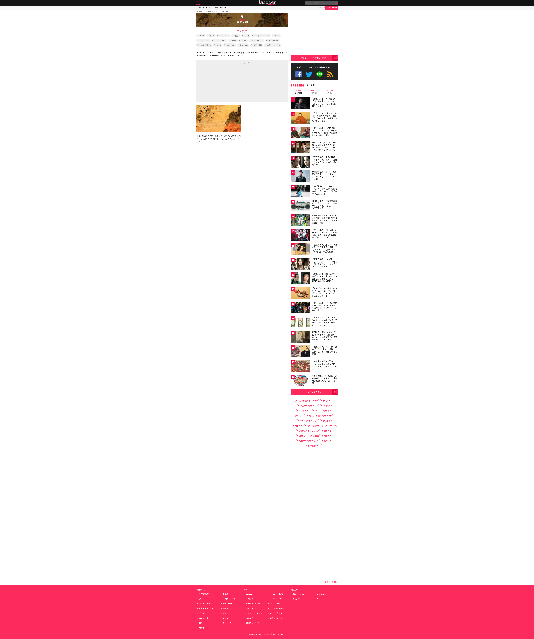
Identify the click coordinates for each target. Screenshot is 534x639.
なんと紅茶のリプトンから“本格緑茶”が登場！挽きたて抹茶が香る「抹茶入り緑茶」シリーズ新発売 (324, 321)
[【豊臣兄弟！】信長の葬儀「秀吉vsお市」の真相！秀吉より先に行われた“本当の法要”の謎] (300, 162)
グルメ (277, 35)
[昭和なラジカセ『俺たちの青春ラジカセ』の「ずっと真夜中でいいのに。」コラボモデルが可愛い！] (300, 206)
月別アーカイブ (276, 613)
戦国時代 (314, 400)
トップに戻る (332, 581)
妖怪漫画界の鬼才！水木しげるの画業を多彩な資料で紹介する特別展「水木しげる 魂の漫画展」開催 (325, 219)
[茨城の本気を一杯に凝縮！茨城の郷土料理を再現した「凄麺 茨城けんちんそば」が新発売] (300, 381)
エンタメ (226, 618)
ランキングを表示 (313, 391)
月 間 (330, 91)
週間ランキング (276, 618)
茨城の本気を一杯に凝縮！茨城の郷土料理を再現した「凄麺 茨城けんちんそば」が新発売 (325, 379)
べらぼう (314, 420)
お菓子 (301, 415)
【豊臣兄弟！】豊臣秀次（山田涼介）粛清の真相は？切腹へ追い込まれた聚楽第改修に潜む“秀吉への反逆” (324, 233)
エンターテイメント (262, 35)
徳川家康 (311, 425)
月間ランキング (252, 623)
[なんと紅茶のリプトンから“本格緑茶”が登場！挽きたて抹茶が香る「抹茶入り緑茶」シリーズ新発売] (300, 322)
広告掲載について (253, 603)
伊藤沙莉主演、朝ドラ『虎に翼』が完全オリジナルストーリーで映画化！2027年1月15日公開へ (324, 175)
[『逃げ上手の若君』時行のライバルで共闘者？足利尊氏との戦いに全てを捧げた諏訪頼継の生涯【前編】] (300, 191)
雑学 (329, 410)
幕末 (311, 415)
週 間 (314, 91)
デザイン (332, 425)
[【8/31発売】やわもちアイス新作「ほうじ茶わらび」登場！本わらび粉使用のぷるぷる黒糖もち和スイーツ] (300, 293)
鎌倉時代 (327, 435)
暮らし (201, 623)
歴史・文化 (231, 45)
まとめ (212, 35)
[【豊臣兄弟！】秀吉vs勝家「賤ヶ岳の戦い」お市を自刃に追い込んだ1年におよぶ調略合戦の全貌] (300, 103)
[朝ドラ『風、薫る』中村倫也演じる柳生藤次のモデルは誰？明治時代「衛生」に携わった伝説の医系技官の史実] (300, 147)
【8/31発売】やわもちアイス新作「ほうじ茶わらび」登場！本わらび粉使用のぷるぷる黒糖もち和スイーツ (324, 292)
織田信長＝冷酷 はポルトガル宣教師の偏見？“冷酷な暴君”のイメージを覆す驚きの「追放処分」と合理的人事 (325, 336)
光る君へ (315, 440)
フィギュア (314, 430)
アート (247, 35)
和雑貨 (244, 40)
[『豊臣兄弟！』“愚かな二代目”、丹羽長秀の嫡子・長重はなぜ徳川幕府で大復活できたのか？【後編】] (300, 118)
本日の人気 (250, 618)
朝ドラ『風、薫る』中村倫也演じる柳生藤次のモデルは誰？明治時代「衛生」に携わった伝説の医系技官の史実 (324, 146)
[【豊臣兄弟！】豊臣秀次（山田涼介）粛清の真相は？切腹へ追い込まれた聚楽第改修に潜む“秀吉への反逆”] (300, 235)
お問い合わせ (275, 603)
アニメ (315, 405)
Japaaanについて (277, 598)
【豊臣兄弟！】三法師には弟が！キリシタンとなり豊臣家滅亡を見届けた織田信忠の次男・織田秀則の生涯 (324, 131)
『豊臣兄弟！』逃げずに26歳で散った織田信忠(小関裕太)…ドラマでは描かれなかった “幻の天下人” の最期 (324, 248)
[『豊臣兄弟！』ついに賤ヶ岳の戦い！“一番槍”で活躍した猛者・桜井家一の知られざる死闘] (300, 351)
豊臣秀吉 (327, 430)
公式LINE (320, 74)
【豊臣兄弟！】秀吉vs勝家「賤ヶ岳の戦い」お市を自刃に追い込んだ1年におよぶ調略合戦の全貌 (324, 102)
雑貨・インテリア (273, 45)
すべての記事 (204, 593)
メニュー (198, 3)
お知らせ (249, 598)
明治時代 (298, 425)
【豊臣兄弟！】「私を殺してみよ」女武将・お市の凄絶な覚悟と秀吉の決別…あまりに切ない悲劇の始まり (324, 263)
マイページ (250, 608)
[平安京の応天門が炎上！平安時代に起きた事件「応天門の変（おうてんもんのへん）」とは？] (218, 119)
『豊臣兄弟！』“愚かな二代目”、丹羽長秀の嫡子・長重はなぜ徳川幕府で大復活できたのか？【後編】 (324, 117)
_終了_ (236, 35)
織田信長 (326, 420)
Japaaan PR (224, 35)
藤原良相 (224, 11)
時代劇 (329, 415)
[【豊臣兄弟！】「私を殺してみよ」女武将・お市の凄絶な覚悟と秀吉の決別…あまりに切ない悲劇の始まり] (300, 264)
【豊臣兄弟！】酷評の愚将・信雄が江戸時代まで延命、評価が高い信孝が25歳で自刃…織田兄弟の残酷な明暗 (325, 277)
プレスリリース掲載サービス (313, 57)
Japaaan (267, 2)
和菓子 (234, 40)
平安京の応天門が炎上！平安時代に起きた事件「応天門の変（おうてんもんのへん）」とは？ (218, 138)
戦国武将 (326, 405)
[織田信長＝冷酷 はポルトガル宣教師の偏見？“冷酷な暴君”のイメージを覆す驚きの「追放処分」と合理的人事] (300, 337)
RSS (330, 74)
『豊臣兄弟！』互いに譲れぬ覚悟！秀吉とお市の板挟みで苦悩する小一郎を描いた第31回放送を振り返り (324, 306)
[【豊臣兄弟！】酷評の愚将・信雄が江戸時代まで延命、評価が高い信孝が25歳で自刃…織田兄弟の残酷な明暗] (300, 278)
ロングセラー (304, 410)
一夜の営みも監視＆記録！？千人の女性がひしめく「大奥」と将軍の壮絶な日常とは (324, 364)
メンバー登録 (331, 7)
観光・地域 (258, 45)
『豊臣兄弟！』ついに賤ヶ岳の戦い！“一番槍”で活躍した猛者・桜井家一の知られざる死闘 (324, 350)
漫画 (320, 415)
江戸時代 (302, 400)
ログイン (321, 7)
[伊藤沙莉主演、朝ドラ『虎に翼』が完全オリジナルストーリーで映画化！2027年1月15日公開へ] (300, 176)
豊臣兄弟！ (303, 435)
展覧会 (316, 435)
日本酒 (218, 45)
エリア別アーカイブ (254, 613)
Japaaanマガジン (212, 11)
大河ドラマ (327, 400)
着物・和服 (244, 45)
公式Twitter (309, 74)
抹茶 (321, 425)
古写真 (201, 628)
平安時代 (303, 405)
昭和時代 (302, 440)
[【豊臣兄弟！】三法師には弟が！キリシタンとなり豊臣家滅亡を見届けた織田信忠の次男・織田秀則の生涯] (300, 133)
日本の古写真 (274, 40)
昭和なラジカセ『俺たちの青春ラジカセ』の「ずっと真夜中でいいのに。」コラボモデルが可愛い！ (324, 204)
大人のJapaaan (258, 40)
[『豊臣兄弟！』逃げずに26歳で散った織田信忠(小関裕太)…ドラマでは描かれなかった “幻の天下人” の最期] (300, 249)
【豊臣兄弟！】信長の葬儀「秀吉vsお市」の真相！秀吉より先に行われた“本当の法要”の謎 (324, 161)
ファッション (205, 40)
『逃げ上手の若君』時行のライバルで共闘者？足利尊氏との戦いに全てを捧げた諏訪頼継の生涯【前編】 (324, 190)
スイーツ (318, 410)
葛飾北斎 (327, 440)
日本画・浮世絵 (205, 45)
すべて (202, 35)
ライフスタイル (220, 40)
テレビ (303, 420)
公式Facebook (298, 74)
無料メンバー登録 (277, 608)
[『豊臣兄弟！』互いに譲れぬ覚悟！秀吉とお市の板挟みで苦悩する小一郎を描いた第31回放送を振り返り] (300, 308)
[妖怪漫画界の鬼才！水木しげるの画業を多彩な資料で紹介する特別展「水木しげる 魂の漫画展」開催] (300, 220)
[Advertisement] (219, 83)
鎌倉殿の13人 (315, 445)
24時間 (298, 91)
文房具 (302, 430)
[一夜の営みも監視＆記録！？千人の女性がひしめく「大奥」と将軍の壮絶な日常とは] (300, 366)
